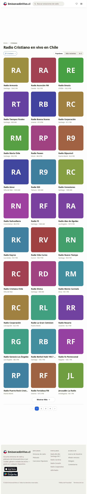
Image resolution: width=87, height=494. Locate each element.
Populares (59, 53)
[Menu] (81, 4)
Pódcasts (36, 458)
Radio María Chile (12, 153)
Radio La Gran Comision (42, 322)
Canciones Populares (40, 461)
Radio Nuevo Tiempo (68, 255)
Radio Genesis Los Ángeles (16, 356)
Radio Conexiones (66, 187)
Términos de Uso (78, 483)
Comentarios (72, 464)
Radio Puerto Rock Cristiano (16, 390)
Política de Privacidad (65, 483)
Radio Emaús (64, 85)
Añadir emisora (73, 458)
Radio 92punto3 (65, 153)
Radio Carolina (56, 460)
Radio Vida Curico (39, 255)
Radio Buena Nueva (40, 119)
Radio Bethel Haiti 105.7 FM (43, 356)
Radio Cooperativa (57, 467)
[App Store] (11, 469)
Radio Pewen (37, 153)
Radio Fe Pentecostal (68, 356)
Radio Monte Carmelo (68, 289)
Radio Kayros (10, 255)
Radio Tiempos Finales (14, 119)
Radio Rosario (64, 322)
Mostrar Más (42, 399)
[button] (16, 70)
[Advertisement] (44, 25)
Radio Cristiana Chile (13, 289)
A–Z (80, 53)
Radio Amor (9, 187)
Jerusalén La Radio (67, 390)
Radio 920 (35, 187)
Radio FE (35, 221)
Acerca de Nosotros (75, 454)
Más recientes (71, 53)
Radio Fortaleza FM (40, 390)
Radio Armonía (11, 85)
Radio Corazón (56, 463)
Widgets (71, 461)
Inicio (5, 43)
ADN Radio (54, 470)
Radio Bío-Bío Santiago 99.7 (55, 455)
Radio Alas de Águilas (68, 221)
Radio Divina (37, 289)
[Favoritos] (76, 4)
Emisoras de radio (39, 454)
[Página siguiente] (55, 409)
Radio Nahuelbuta (12, 221)
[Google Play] (11, 474)
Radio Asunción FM (40, 85)
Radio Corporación (67, 119)
